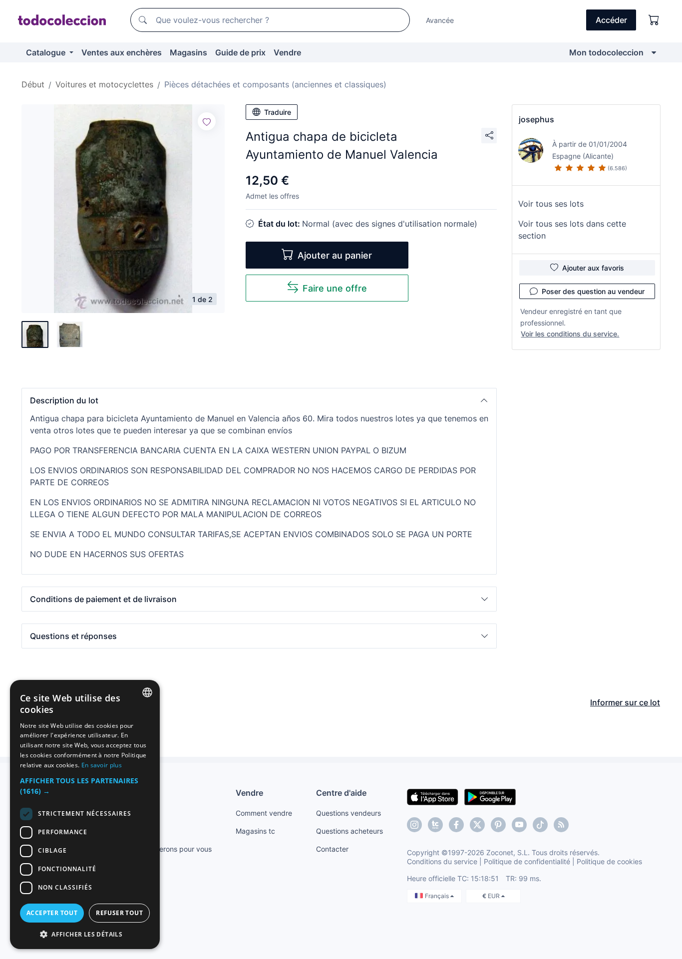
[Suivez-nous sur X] (477, 824)
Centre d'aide (341, 793)
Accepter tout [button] (51, 913)
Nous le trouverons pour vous (164, 849)
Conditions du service (442, 861)
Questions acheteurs (349, 831)
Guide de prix (240, 52)
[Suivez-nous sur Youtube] (519, 824)
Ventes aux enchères (121, 52)
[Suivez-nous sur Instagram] (414, 824)
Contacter (332, 849)
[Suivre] (207, 121)
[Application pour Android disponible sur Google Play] (490, 796)
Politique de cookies (609, 861)
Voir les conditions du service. (570, 333)
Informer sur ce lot (625, 702)
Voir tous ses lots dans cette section (572, 230)
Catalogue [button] (46, 52)
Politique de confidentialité (527, 861)
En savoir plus (101, 765)
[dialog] (85, 814)
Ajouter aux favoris (593, 268)
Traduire (277, 112)
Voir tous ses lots (551, 204)
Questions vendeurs (348, 813)
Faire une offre (335, 288)
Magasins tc (255, 831)
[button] (259, 400)
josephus (536, 119)
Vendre (287, 52)
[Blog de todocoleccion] (561, 824)
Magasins (188, 52)
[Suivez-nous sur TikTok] (540, 824)
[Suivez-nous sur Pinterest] (498, 824)
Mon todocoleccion (606, 52)
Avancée (440, 20)
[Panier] (654, 19)
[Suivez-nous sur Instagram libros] (435, 824)
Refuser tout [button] (119, 913)
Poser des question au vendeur (593, 291)
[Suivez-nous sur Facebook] (456, 824)
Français (437, 896)
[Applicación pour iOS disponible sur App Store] (432, 796)
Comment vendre (264, 813)
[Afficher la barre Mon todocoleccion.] (654, 52)
